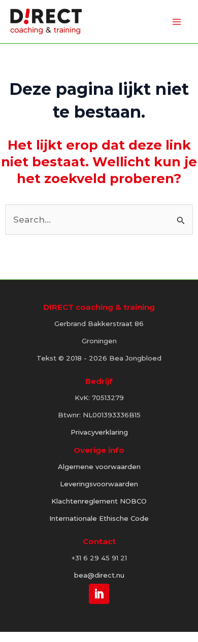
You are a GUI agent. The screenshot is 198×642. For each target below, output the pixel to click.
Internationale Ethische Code (99, 518)
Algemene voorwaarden (99, 466)
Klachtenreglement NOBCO (99, 501)
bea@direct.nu (99, 575)
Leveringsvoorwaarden (99, 484)
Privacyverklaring (99, 432)
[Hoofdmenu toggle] (177, 22)
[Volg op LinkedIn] (99, 593)
